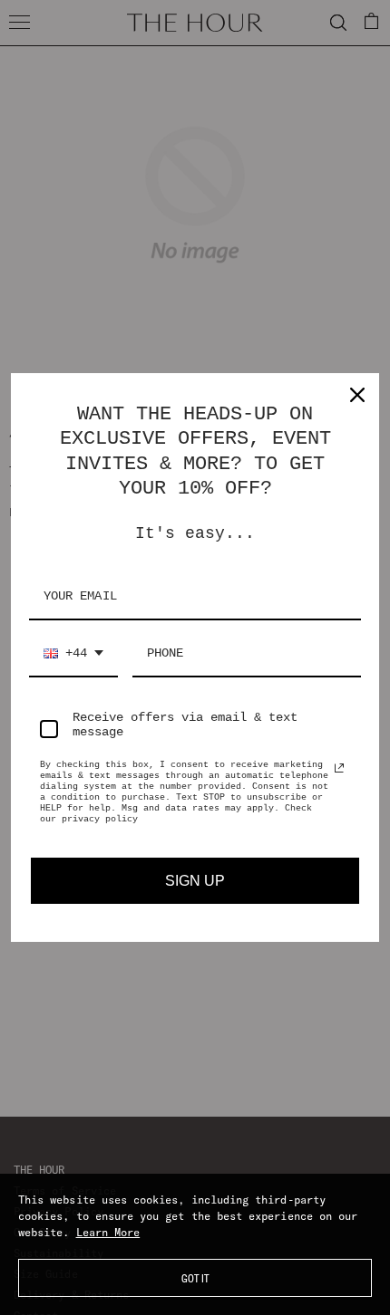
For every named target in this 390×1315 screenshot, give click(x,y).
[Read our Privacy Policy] (339, 768)
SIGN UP (195, 880)
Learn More (108, 1232)
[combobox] (73, 654)
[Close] (357, 395)
